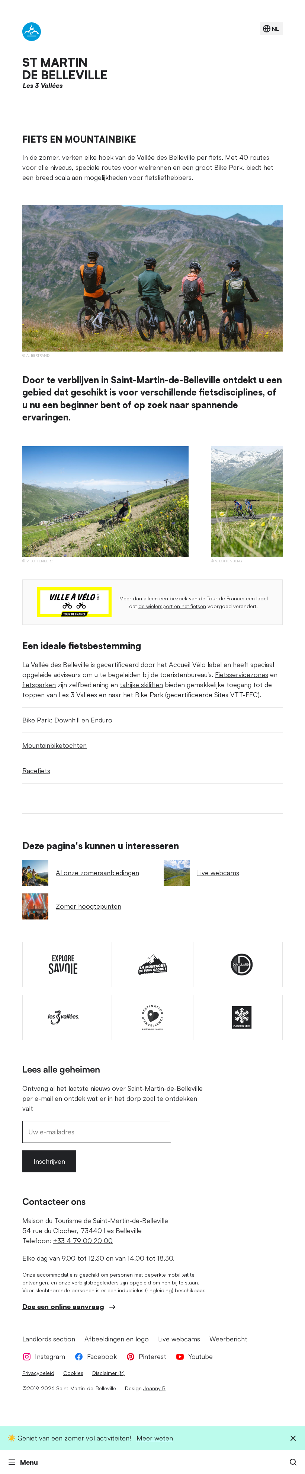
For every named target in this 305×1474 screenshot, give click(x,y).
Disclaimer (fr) (108, 1373)
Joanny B (154, 1388)
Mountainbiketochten (54, 745)
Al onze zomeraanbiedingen (97, 872)
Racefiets (36, 770)
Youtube (200, 1356)
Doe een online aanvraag (63, 1306)
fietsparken (39, 684)
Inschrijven (49, 1161)
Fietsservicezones (241, 674)
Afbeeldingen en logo (116, 1339)
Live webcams (218, 872)
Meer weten (155, 1438)
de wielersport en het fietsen (172, 606)
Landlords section (48, 1339)
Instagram (50, 1356)
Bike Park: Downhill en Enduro (67, 720)
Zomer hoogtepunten (88, 906)
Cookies (73, 1373)
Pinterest (152, 1356)
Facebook (102, 1356)
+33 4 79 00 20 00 (83, 1240)
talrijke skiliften (141, 684)
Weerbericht (228, 1339)
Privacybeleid (38, 1373)
